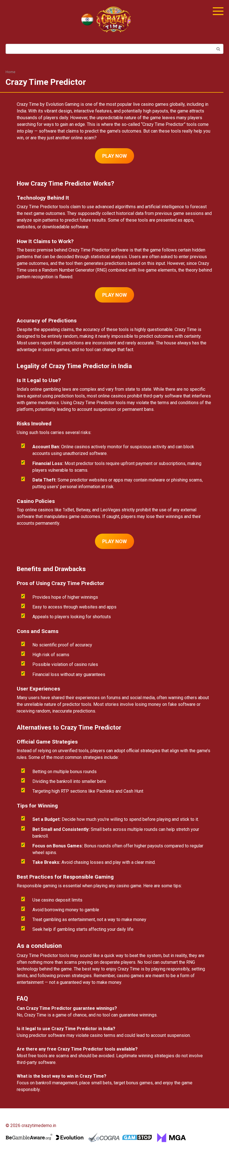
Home (10, 72)
